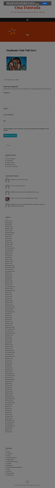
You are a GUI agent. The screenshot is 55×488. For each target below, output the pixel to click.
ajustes (37, 4)
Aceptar (44, 3)
